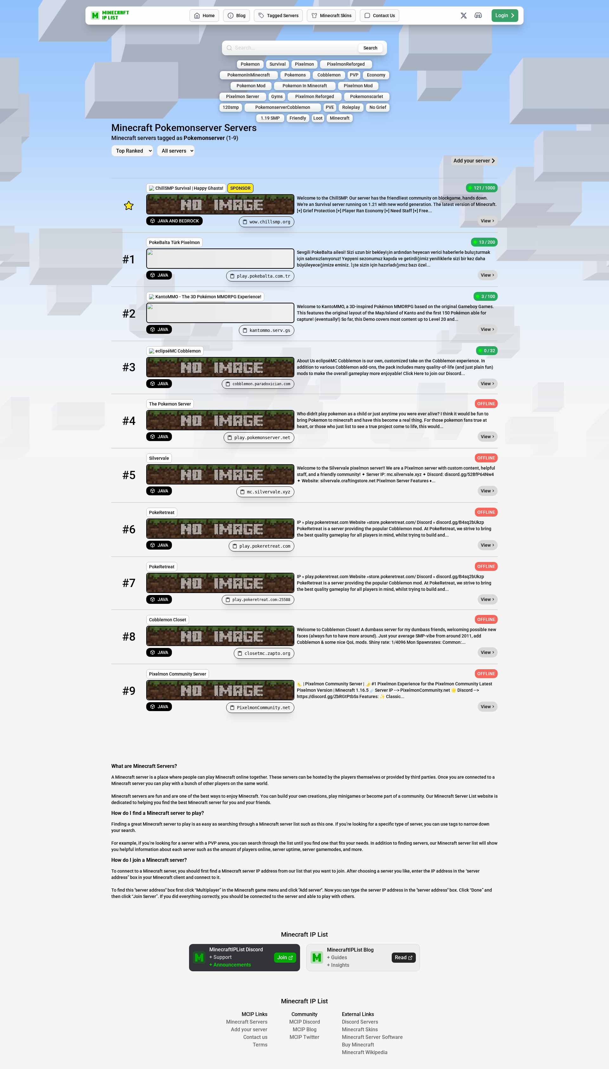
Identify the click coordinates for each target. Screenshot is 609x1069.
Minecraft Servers (246, 1022)
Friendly (298, 118)
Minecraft (340, 118)
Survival (278, 64)
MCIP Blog (305, 1029)
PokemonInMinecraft (248, 75)
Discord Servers (360, 1022)
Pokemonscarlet (366, 96)
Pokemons (295, 75)
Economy (376, 75)
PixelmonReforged (346, 64)
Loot (318, 118)
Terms (260, 1045)
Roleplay (351, 107)
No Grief (378, 107)
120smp (231, 107)
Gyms (277, 96)
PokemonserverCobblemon (282, 107)
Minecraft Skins (335, 15)
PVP (354, 75)
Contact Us (384, 15)
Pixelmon (304, 64)
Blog (241, 15)
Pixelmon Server (242, 96)
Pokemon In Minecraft (305, 86)
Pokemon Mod (251, 86)
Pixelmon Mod (358, 86)
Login (501, 15)
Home (209, 15)
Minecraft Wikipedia (365, 1052)
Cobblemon (329, 75)
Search (370, 47)
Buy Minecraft (358, 1045)
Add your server (249, 1029)
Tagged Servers (282, 15)
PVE (330, 107)
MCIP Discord (304, 1022)
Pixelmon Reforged (314, 96)
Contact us (255, 1037)
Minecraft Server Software (372, 1037)
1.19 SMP (270, 118)
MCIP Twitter (304, 1037)
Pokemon (250, 64)
